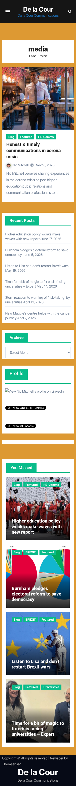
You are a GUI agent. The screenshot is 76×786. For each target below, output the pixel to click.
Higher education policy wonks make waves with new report (37, 526)
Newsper (56, 758)
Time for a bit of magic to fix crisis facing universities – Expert (38, 729)
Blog (11, 137)
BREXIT (31, 552)
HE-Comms (46, 137)
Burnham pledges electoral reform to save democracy (36, 594)
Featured (26, 137)
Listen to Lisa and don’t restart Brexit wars (37, 266)
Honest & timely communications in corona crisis (33, 150)
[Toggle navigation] (7, 11)
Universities (51, 687)
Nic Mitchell (20, 165)
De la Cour (38, 9)
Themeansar (11, 764)
